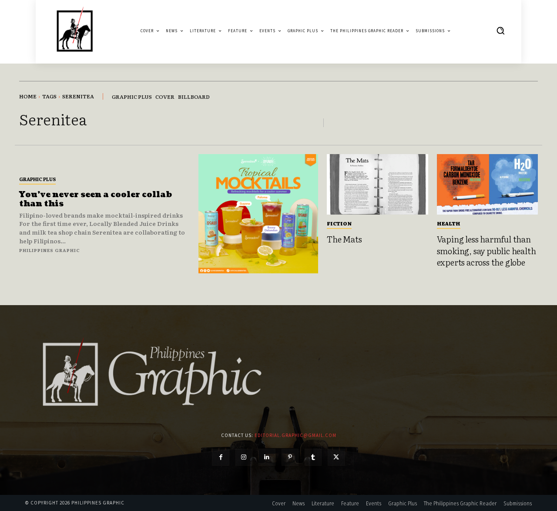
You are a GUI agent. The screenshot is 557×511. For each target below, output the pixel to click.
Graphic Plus (37, 178)
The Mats (344, 239)
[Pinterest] (290, 457)
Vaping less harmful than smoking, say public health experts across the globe (486, 250)
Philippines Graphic (49, 250)
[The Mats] (377, 184)
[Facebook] (220, 457)
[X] (336, 457)
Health (448, 223)
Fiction (339, 223)
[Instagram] (243, 457)
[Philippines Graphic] (74, 30)
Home (28, 96)
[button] (500, 30)
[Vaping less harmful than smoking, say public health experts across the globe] (487, 184)
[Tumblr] (313, 457)
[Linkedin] (266, 457)
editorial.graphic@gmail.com (295, 435)
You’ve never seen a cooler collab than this (95, 199)
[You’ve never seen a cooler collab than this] (258, 214)
